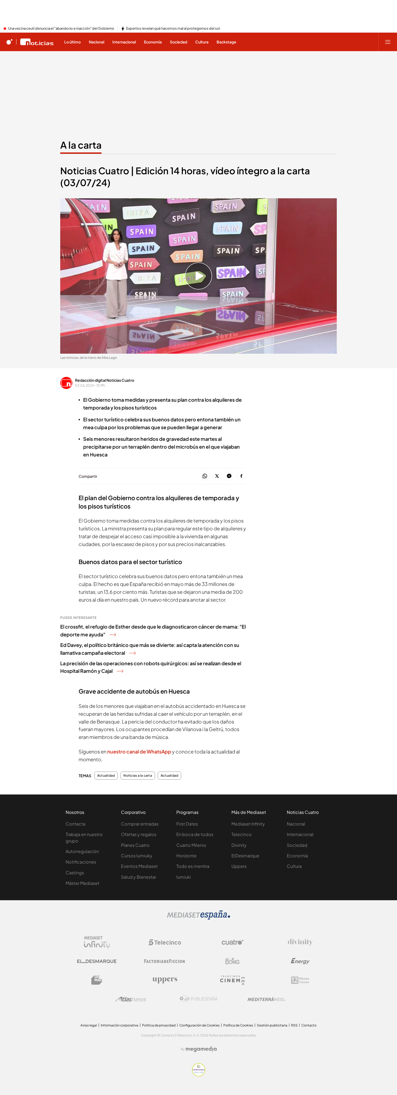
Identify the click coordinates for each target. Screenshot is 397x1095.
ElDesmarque (245, 855)
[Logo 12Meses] (300, 980)
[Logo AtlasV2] (131, 999)
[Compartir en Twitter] (217, 476)
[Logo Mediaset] (198, 918)
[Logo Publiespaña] (198, 999)
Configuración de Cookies (199, 1025)
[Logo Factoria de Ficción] (164, 961)
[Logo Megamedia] (201, 1049)
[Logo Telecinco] (165, 942)
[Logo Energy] (300, 961)
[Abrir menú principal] (388, 42)
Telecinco (241, 834)
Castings (75, 872)
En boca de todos (194, 834)
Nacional (296, 824)
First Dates (187, 824)
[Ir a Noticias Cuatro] (36, 42)
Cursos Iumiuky (136, 855)
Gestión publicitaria (272, 1025)
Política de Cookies (238, 1025)
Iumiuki (183, 877)
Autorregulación (82, 851)
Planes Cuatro (135, 845)
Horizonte (186, 855)
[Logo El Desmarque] (96, 961)
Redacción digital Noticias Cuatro (104, 380)
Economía (297, 855)
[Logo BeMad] (97, 980)
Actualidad (106, 775)
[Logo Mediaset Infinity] (97, 942)
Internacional (300, 834)
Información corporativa (119, 1025)
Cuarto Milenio (191, 845)
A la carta (81, 145)
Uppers (239, 866)
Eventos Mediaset (139, 866)
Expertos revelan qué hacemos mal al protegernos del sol (173, 28)
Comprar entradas (140, 824)
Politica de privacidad (159, 1025)
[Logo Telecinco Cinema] (232, 980)
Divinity (239, 845)
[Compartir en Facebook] (241, 476)
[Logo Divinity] (300, 942)
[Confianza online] (198, 1075)
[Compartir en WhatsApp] (205, 476)
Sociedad (297, 845)
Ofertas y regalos (138, 834)
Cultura (294, 866)
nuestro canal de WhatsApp (139, 751)
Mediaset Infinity (248, 824)
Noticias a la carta (137, 775)
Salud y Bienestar (138, 877)
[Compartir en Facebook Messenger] (229, 476)
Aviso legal (88, 1025)
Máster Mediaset (82, 883)
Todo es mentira (192, 866)
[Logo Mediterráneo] (266, 999)
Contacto (309, 1025)
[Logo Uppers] (165, 980)
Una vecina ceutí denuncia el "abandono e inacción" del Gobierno (61, 28)
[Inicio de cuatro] (9, 42)
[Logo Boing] (232, 961)
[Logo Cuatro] (232, 942)
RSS (294, 1025)
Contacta (75, 824)
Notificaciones (81, 862)
